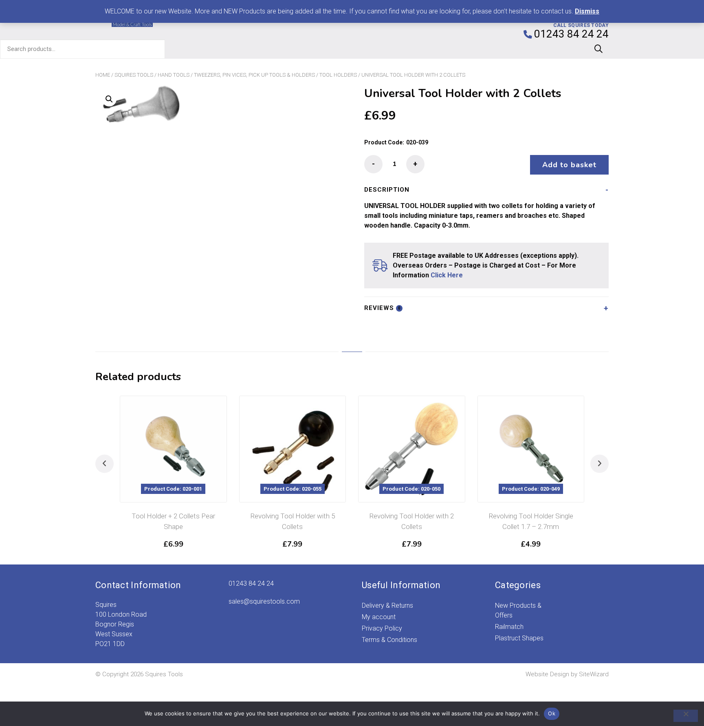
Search (598, 49)
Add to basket (569, 165)
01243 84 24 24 (251, 583)
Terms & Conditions (389, 640)
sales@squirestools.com (264, 601)
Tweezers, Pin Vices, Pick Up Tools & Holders (254, 75)
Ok (551, 713)
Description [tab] (386, 189)
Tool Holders (338, 75)
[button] (109, 99)
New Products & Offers (518, 610)
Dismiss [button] (587, 11)
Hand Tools (173, 75)
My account (379, 617)
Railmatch (509, 627)
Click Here (447, 275)
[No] (685, 716)
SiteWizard (594, 674)
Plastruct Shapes (519, 638)
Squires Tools (133, 75)
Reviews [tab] (382, 308)
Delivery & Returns (387, 605)
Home (102, 75)
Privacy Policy (382, 628)
